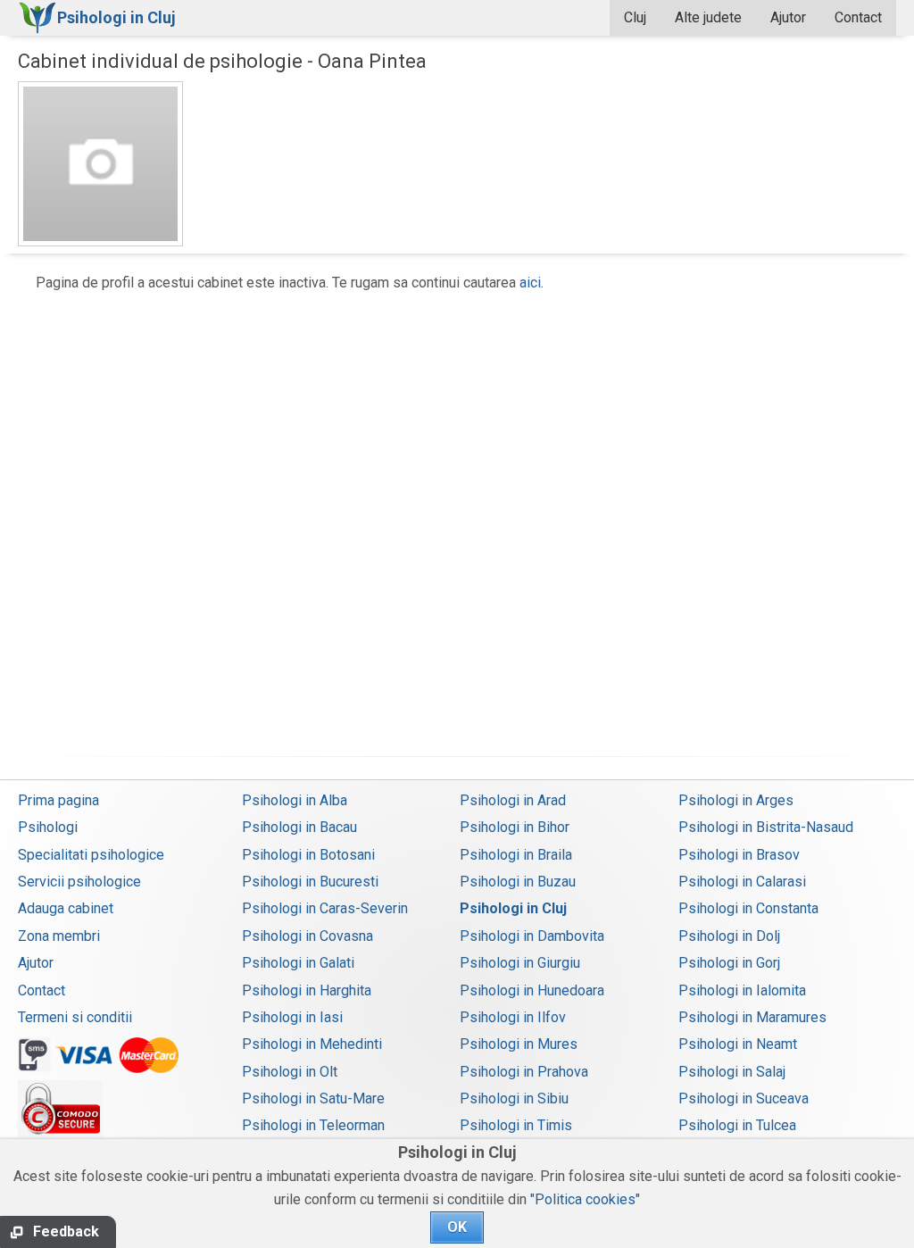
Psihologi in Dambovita (532, 936)
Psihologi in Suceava (743, 1098)
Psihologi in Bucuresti (310, 881)
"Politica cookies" (585, 1199)
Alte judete (708, 17)
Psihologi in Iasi (292, 1017)
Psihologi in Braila (516, 854)
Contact (858, 17)
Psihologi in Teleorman (313, 1125)
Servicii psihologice (79, 881)
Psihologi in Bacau (299, 827)
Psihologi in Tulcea (737, 1125)
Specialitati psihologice (91, 854)
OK (457, 1227)
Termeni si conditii (75, 1017)
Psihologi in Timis (516, 1125)
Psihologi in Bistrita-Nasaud (765, 827)
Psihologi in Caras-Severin (325, 908)
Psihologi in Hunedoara (532, 990)
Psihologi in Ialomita (742, 990)
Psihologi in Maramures (752, 1017)
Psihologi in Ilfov (513, 1017)
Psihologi (48, 827)
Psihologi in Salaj (731, 1071)
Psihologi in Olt (289, 1071)
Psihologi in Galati (298, 962)
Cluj (635, 17)
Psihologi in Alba (294, 800)
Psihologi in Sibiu (514, 1098)
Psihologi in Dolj (729, 936)
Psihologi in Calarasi (742, 881)
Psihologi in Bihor (514, 827)
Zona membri (59, 936)
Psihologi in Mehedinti (312, 1044)
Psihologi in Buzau (518, 881)
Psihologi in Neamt (737, 1044)
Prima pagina (58, 800)
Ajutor (788, 17)
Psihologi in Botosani (308, 854)
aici (530, 282)
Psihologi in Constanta (748, 908)
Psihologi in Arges (736, 800)
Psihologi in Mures (518, 1044)
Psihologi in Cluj (513, 908)
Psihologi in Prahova (524, 1071)
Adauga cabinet (65, 908)
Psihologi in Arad (513, 800)
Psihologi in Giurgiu (520, 962)
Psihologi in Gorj (729, 962)
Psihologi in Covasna (307, 936)
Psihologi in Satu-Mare (313, 1098)
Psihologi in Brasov (739, 854)
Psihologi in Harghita (306, 990)
